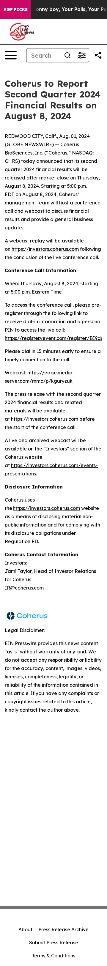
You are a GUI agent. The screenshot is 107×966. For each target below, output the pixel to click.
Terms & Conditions (53, 956)
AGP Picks (16, 9)
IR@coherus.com (24, 588)
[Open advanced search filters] (82, 55)
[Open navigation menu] (11, 55)
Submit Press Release (53, 942)
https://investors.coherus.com (45, 249)
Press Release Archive (63, 929)
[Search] (67, 55)
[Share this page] (98, 55)
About (25, 929)
